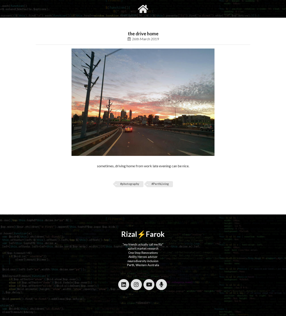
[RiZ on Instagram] (136, 284)
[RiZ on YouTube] (148, 284)
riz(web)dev (143, 302)
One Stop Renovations (143, 252)
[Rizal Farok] (143, 9)
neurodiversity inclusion (143, 261)
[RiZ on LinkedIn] (123, 284)
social (165, 8)
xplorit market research (143, 248)
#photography (129, 184)
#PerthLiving (160, 184)
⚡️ (141, 234)
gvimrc (118, 8)
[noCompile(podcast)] (161, 284)
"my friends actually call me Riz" (143, 244)
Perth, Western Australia (143, 265)
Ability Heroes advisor (143, 257)
